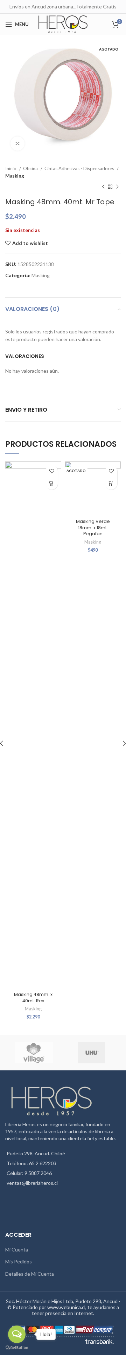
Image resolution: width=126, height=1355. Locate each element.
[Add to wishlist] (52, 471)
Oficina (31, 168)
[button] (52, 483)
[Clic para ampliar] (17, 144)
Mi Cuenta (16, 1250)
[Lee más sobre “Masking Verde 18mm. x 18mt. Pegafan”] (111, 483)
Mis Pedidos (18, 1261)
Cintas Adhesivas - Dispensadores (79, 168)
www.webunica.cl (66, 1307)
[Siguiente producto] (117, 187)
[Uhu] (91, 1052)
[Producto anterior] (103, 187)
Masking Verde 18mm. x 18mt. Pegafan (93, 527)
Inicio (11, 168)
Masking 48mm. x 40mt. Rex (33, 997)
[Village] (34, 1052)
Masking (14, 176)
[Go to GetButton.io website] (17, 1348)
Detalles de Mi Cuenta (29, 1274)
